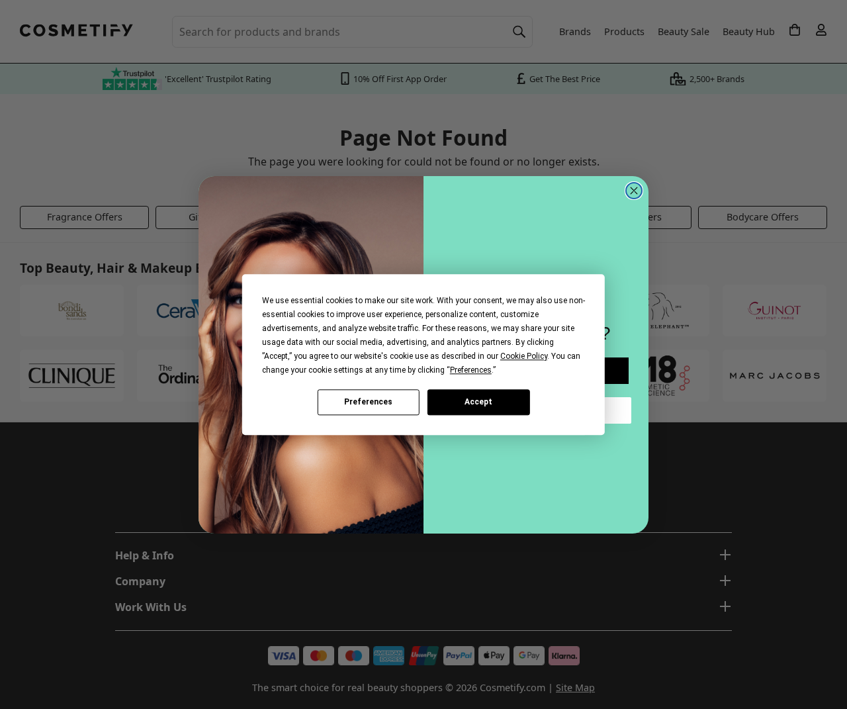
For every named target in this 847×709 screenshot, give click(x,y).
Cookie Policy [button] (523, 356)
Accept (478, 401)
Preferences (368, 401)
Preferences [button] (471, 370)
